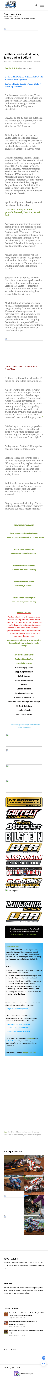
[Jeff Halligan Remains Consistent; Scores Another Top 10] (14, 1183)
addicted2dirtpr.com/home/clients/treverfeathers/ (26, 537)
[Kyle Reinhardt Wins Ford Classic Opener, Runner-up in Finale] (14, 1225)
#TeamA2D (28, 1135)
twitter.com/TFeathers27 (24, 586)
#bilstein (11, 1132)
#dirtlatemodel (20, 1132)
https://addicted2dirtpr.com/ (17, 1008)
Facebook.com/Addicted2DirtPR (18, 1024)
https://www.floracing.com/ (24, 934)
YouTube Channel (12, 1041)
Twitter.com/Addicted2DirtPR (17, 1028)
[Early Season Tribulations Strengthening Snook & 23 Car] (14, 1165)
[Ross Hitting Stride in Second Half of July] (34, 1185)
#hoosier (35, 1132)
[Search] (34, 5)
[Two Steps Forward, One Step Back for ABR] (34, 1205)
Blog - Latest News (12, 14)
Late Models (18, 62)
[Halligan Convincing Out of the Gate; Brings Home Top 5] (14, 1205)
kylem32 (37, 62)
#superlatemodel (17, 1135)
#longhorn (7, 1135)
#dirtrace (28, 1132)
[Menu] (40, 5)
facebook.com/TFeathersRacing (24, 569)
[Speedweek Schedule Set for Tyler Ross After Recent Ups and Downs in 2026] (34, 1165)
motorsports (37, 1135)
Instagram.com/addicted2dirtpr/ (19, 1031)
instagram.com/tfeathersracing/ (24, 602)
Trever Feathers (27, 62)
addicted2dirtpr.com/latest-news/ (24, 553)
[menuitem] (34, 5)
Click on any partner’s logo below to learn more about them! (25, 726)
